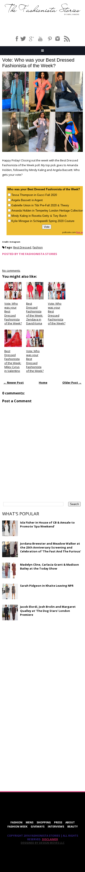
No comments (11, 271)
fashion (37, 247)
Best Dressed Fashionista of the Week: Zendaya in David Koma (34, 313)
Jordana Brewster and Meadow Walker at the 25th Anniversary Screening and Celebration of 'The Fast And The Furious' (50, 547)
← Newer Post (13, 382)
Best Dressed (22, 247)
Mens (29, 822)
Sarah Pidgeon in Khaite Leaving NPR (46, 586)
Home (43, 382)
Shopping (44, 822)
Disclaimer (50, 839)
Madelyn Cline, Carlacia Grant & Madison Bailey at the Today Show (49, 566)
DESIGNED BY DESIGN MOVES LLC (43, 843)
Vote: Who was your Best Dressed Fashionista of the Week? (38, 62)
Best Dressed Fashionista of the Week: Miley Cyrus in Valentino (12, 361)
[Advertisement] (35, 655)
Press (58, 822)
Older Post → (72, 382)
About (70, 822)
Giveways (37, 826)
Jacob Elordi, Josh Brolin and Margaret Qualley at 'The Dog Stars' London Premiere (48, 610)
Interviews (56, 826)
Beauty (72, 826)
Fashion (16, 822)
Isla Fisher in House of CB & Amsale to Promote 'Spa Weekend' (47, 524)
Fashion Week (17, 826)
